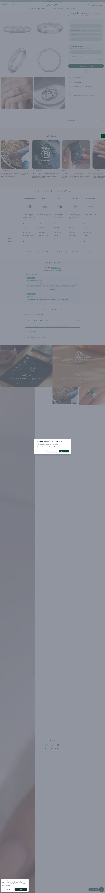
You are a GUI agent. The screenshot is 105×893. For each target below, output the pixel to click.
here (9, 885)
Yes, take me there (64, 451)
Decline (8, 889)
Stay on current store (52, 451)
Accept (21, 889)
